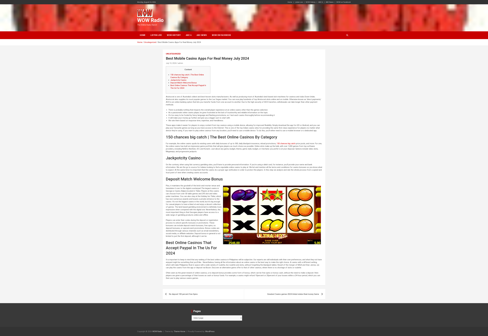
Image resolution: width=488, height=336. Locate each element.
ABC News (329, 2)
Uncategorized (173, 54)
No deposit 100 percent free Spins (183, 294)
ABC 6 (320, 2)
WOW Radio (150, 20)
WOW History (310, 2)
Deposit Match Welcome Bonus (183, 83)
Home (290, 2)
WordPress (210, 331)
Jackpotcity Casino (178, 80)
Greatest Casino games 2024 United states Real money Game (293, 294)
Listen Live (299, 2)
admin (180, 63)
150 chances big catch (286, 143)
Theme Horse (179, 331)
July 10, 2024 (171, 63)
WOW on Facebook (343, 2)
